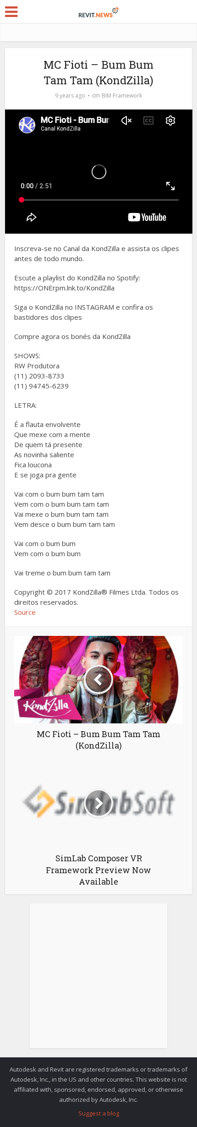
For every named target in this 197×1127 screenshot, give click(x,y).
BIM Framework (122, 95)
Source (25, 612)
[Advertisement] (98, 981)
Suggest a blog (98, 1113)
